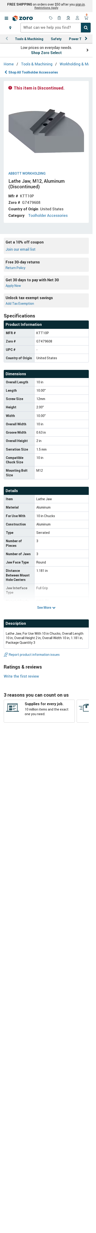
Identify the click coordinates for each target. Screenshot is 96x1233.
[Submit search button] (86, 27)
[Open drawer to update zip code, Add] (10, 27)
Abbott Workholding (27, 174)
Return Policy (15, 268)
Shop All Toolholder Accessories (33, 72)
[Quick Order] (59, 18)
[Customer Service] (68, 18)
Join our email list (20, 249)
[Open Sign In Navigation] (77, 18)
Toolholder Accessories (48, 215)
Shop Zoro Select (46, 52)
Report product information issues (34, 654)
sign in (80, 4)
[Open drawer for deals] (50, 18)
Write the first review (21, 676)
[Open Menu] (6, 18)
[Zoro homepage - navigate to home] (23, 18)
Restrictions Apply (46, 8)
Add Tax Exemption (20, 303)
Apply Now (13, 285)
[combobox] (56, 27)
